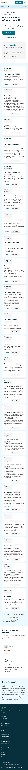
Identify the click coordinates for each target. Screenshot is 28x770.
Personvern (4, 756)
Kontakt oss (4, 739)
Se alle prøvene (9, 37)
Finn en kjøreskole (5, 723)
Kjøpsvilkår (4, 754)
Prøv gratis (19, 2)
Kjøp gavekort (4, 725)
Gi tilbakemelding (5, 741)
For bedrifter (4, 752)
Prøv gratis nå (9, 32)
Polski (22, 614)
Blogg (2, 730)
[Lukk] (25, 7)
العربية (8, 614)
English (15, 614)
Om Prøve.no (4, 749)
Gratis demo (4, 721)
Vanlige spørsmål (5, 736)
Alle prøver (4, 718)
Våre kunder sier (5, 743)
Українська (15, 617)
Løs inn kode (4, 728)
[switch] (22, 6)
